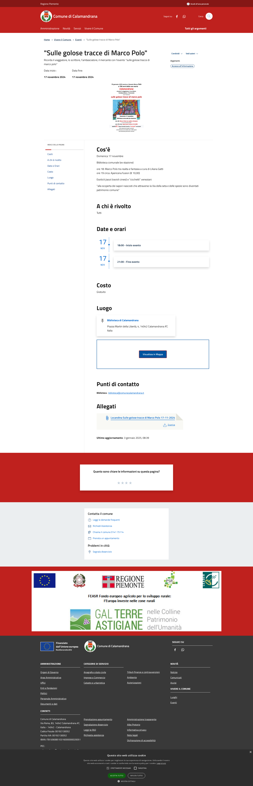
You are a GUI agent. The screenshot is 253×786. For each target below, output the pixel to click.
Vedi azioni (190, 53)
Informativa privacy (136, 730)
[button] (127, 781)
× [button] (250, 752)
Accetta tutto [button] (116, 775)
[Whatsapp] (183, 16)
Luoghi (173, 697)
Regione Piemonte (49, 4)
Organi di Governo (49, 672)
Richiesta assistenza (94, 735)
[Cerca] (209, 16)
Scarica (171, 424)
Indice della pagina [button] (55, 144)
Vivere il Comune (63, 39)
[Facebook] (176, 16)
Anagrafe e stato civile (95, 672)
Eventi (78, 39)
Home (47, 39)
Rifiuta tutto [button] (136, 775)
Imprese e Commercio (94, 677)
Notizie (173, 672)
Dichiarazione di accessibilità (141, 740)
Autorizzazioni (134, 682)
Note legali (132, 735)
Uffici (43, 683)
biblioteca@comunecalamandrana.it (126, 393)
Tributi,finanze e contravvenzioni (143, 672)
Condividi (175, 53)
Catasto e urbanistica (94, 683)
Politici (43, 693)
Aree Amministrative (50, 677)
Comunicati (176, 677)
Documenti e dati (48, 704)
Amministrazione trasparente (141, 719)
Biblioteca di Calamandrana (123, 320)
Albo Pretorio (133, 724)
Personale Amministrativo (53, 698)
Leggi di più (161, 763)
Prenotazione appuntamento (98, 719)
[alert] (126, 768)
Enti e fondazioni (48, 688)
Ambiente (132, 677)
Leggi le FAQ (90, 730)
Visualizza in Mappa (153, 354)
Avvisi (173, 683)
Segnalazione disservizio (96, 724)
